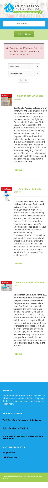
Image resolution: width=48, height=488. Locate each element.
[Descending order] (37, 66)
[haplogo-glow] (24, 3)
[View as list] (26, 79)
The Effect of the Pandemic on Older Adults (22, 420)
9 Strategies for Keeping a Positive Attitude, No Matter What (23, 437)
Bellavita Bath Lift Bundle (30, 95)
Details (19, 170)
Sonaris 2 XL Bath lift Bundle (30, 282)
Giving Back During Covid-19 (15, 428)
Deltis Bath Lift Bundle (30, 189)
